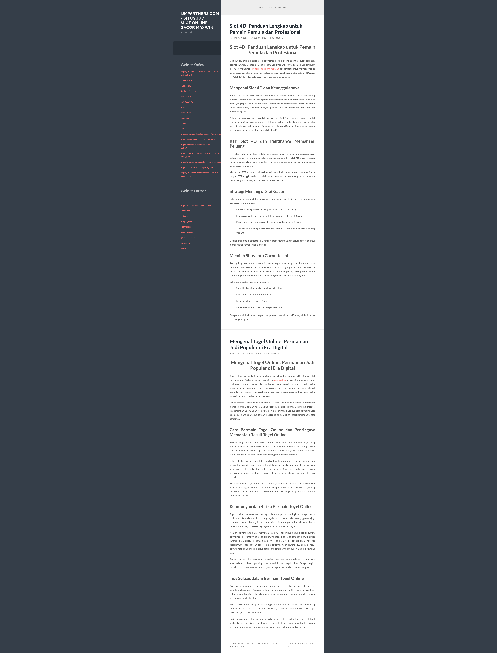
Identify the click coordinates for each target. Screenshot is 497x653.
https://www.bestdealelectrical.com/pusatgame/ (201, 134)
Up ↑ (290, 646)
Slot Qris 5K (186, 112)
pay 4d (183, 248)
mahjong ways (187, 232)
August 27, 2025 (238, 353)
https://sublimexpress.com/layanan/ (196, 205)
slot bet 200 (186, 86)
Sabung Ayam (186, 118)
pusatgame (185, 243)
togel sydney (279, 380)
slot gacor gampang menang (264, 68)
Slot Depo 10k (187, 102)
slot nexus (185, 216)
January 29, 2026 (238, 38)
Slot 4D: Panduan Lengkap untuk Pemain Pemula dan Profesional (266, 29)
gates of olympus (188, 237)
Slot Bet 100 (186, 96)
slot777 (184, 123)
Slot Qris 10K (186, 107)
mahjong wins (186, 221)
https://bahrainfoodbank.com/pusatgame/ (198, 139)
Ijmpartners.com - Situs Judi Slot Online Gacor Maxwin (200, 20)
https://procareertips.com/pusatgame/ (197, 167)
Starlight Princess (188, 91)
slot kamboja (186, 211)
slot (182, 128)
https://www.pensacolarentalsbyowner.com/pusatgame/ (204, 162)
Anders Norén (305, 644)
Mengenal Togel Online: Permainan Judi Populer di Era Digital (269, 344)
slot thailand (186, 227)
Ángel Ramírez (259, 38)
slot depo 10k (186, 80)
